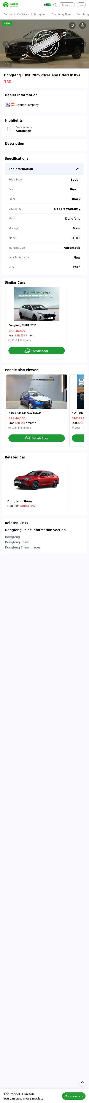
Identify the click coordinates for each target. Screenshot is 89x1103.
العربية (68, 5)
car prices (23, 14)
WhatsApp (40, 350)
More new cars (74, 1096)
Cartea (8, 14)
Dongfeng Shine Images (22, 547)
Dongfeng (40, 14)
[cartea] (10, 4)
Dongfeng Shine (61, 14)
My (81, 5)
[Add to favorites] (72, 25)
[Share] (82, 25)
